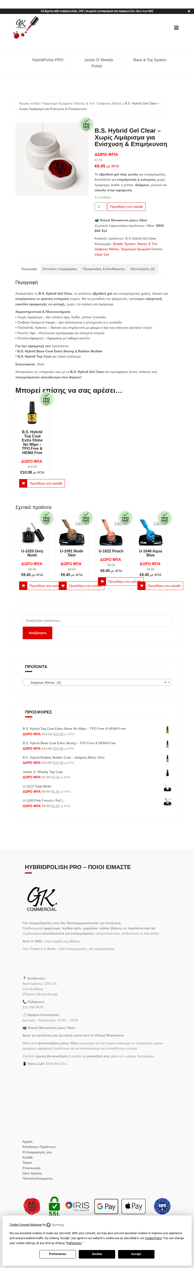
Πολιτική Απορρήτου (37, 1178)
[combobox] (97, 682)
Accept (136, 1254)
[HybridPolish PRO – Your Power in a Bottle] (26, 28)
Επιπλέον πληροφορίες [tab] (60, 269)
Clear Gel (102, 254)
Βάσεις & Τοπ (85, 103)
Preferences (57, 1254)
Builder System (124, 244)
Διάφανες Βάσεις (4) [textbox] (95, 682)
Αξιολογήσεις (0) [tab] (142, 269)
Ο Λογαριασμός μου (37, 1152)
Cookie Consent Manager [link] (25, 1224)
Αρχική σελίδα (29, 103)
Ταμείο (27, 1162)
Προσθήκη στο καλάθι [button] (46, 483)
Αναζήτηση (37, 633)
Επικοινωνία (31, 1168)
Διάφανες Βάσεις (110, 103)
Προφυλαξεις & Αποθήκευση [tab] (104, 269)
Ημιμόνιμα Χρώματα (57, 103)
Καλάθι (27, 1157)
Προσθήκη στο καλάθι (126, 207)
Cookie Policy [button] (153, 1238)
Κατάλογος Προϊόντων (39, 1147)
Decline (97, 1254)
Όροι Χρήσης (32, 1173)
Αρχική (27, 1141)
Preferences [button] (73, 1243)
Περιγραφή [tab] (29, 269)
